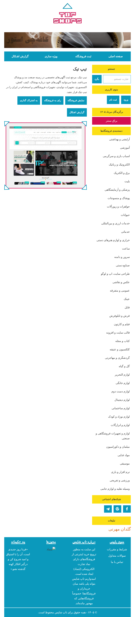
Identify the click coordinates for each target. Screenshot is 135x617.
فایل (127, 307)
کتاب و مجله (122, 340)
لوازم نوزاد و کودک (119, 416)
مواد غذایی (124, 455)
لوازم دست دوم (120, 391)
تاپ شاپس (61, 612)
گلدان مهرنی (119, 529)
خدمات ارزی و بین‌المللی (115, 223)
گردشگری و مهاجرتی (117, 357)
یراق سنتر (111, 120)
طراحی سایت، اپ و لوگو (115, 273)
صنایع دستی (123, 265)
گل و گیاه (124, 366)
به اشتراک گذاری (29, 100)
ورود (126, 99)
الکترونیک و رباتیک (119, 164)
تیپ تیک (80, 69)
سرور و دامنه (122, 256)
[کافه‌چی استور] (67, 40)
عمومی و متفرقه (120, 290)
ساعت (126, 248)
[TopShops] (67, 14)
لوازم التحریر (122, 374)
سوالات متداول (117, 555)
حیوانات (125, 214)
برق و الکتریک (122, 172)
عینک (127, 298)
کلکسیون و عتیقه (120, 349)
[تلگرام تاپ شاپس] (108, 509)
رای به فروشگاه (52, 100)
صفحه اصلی (115, 56)
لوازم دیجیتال (122, 399)
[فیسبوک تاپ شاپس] (127, 509)
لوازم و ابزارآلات (120, 425)
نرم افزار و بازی (120, 471)
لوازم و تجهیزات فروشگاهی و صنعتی (113, 436)
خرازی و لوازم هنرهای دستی (113, 240)
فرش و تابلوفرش (119, 315)
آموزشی (125, 147)
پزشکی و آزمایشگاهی (117, 189)
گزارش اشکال (20, 56)
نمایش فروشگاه (76, 100)
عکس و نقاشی (121, 282)
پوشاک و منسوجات (119, 198)
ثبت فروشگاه (83, 56)
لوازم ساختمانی (121, 408)
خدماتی (125, 231)
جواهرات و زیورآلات (118, 206)
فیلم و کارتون (122, 324)
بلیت (127, 181)
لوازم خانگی (123, 383)
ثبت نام (113, 99)
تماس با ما (117, 561)
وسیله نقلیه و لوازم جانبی (115, 488)
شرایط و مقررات (117, 549)
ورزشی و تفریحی (120, 480)
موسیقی (125, 463)
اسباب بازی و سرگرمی (116, 156)
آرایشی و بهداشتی (119, 139)
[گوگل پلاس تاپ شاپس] (117, 509)
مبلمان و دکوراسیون (118, 446)
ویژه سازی (51, 56)
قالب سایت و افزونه (118, 332)
